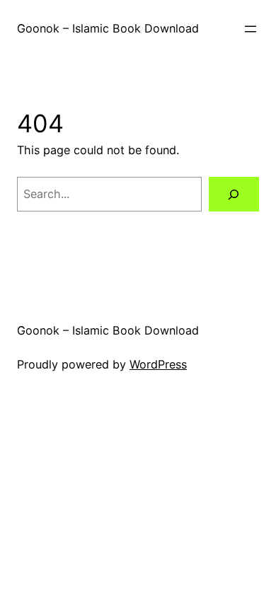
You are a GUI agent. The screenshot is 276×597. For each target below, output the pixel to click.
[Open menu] (250, 29)
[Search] (234, 194)
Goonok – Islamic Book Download (108, 28)
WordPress (158, 364)
